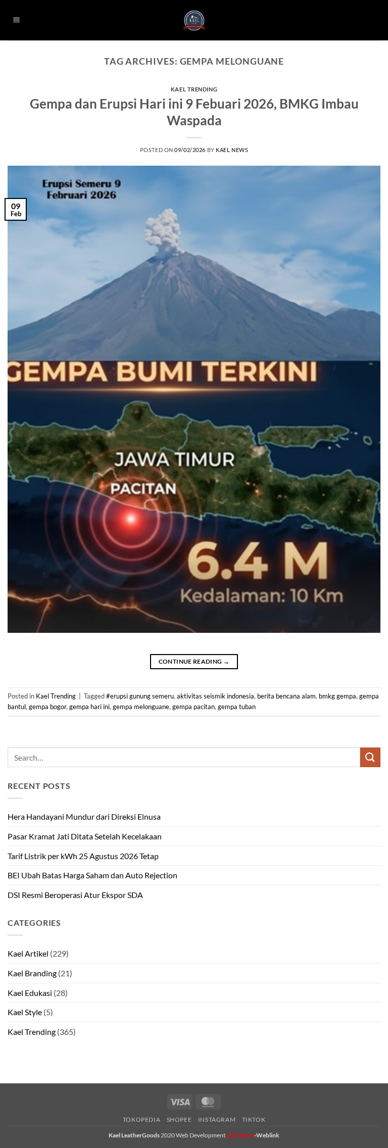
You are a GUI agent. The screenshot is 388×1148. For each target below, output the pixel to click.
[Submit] (370, 757)
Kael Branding (32, 973)
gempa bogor (47, 707)
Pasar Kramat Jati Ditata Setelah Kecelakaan (85, 836)
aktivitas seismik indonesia (215, 696)
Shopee (179, 1119)
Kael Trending (194, 89)
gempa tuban (237, 707)
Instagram (217, 1119)
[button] (17, 20)
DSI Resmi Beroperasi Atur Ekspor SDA (75, 895)
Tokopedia (142, 1119)
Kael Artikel (28, 953)
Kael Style (25, 1012)
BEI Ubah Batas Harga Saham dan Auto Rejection (92, 875)
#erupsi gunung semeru (140, 696)
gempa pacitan (193, 707)
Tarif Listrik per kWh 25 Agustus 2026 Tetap (83, 856)
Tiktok (254, 1119)
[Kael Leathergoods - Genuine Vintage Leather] (194, 20)
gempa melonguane (141, 707)
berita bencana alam (286, 696)
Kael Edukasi (30, 992)
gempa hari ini (89, 707)
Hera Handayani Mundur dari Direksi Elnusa (84, 816)
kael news (232, 149)
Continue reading (194, 661)
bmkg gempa (337, 696)
